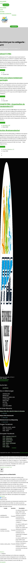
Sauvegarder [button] (3, 562)
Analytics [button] (2, 552)
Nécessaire (4, 498)
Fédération (5, 48)
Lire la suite (2, 70)
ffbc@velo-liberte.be (4, 379)
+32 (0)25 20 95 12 (4, 380)
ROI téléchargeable (24, 452)
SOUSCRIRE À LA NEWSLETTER (5, 13)
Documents (5, 125)
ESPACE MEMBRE (3, 1)
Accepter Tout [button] (8, 467)
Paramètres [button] (2, 467)
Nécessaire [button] (2, 496)
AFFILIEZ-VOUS (6, 5)
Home (1, 48)
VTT (3, 73)
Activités (5, 149)
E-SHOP (1, 3)
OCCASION (2, 11)
